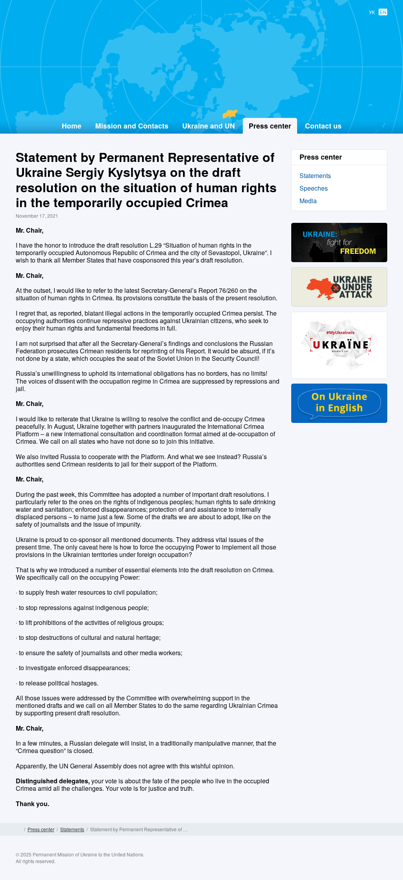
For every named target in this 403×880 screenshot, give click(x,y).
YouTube (365, 863)
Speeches (313, 188)
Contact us (323, 125)
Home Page (19, 829)
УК (372, 12)
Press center (41, 829)
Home (71, 125)
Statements (315, 175)
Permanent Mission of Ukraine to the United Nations (198, 98)
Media (308, 200)
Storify (381, 863)
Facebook (335, 863)
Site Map (384, 829)
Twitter (350, 863)
